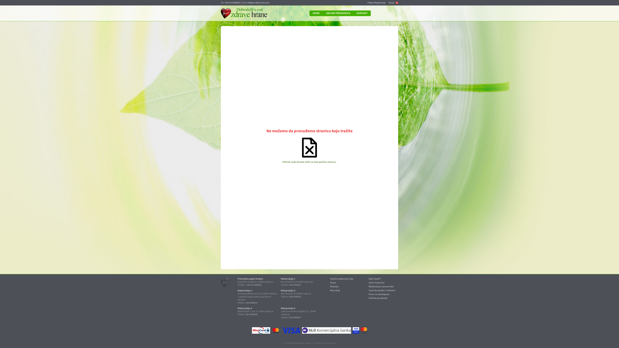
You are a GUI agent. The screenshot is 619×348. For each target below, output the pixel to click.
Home (316, 13)
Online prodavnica (338, 13)
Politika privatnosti (378, 298)
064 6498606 (252, 314)
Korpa (393, 2)
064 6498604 (295, 296)
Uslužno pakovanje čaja (341, 278)
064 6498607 (295, 317)
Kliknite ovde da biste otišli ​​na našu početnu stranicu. (309, 162)
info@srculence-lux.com (258, 2)
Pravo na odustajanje (379, 294)
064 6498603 (295, 285)
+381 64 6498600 (232, 2)
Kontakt (362, 13)
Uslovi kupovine (376, 282)
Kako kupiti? (375, 278)
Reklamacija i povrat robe (381, 286)
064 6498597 (252, 302)
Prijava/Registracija (376, 2)
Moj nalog (335, 290)
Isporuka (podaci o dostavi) (382, 290)
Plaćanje (334, 286)
